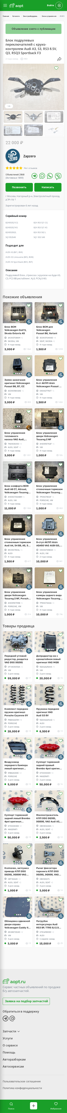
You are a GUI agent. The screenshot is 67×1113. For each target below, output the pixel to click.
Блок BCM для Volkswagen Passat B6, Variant (46, 330)
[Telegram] (34, 176)
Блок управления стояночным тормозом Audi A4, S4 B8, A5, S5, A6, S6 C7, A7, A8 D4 (17, 542)
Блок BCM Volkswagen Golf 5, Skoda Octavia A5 (15, 330)
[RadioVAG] (29, 428)
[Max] (42, 176)
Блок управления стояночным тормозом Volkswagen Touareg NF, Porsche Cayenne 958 (49, 489)
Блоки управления (49, 16)
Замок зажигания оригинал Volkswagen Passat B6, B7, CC (17, 383)
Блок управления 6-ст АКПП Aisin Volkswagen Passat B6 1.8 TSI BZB (49, 383)
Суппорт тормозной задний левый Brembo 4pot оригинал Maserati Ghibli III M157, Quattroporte (17, 818)
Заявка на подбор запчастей (26, 1001)
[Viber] (58, 176)
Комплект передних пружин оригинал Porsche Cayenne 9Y (16, 712)
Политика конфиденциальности (22, 1088)
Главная (6, 16)
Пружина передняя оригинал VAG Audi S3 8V (47, 712)
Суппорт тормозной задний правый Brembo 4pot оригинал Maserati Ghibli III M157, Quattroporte (49, 765)
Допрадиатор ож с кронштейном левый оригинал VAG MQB (48, 659)
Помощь (9, 1052)
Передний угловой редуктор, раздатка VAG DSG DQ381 (16, 659)
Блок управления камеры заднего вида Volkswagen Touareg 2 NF (49, 595)
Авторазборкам (14, 1059)
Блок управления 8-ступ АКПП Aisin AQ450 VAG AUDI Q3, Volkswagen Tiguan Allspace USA (48, 542)
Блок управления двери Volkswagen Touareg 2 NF (47, 436)
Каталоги (16, 16)
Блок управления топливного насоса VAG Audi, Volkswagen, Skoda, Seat (16, 436)
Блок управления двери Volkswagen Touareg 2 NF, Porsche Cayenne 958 (17, 595)
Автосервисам (13, 1066)
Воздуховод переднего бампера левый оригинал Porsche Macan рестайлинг (16, 765)
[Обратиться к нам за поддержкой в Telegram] (5, 1018)
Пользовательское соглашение (22, 1081)
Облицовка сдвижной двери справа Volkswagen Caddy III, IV (17, 924)
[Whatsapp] (50, 176)
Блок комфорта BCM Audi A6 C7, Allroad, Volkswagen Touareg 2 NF (17, 489)
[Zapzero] (29, 322)
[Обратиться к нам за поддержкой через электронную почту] (12, 1018)
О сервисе (10, 1045)
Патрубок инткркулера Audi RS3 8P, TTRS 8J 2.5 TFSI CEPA (47, 924)
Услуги (8, 1038)
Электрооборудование (31, 16)
